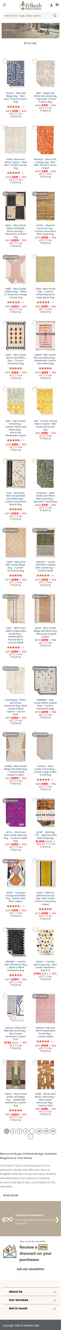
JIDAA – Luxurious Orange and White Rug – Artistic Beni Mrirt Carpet (16, 897)
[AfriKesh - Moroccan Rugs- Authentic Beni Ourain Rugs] (30, 5)
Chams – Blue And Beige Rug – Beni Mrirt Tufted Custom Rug (15, 97)
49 (46, 1131)
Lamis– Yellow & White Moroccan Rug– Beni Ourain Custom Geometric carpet (45, 898)
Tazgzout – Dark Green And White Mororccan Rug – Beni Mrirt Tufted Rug (45, 497)
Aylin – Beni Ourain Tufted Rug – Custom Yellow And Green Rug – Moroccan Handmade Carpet (15, 428)
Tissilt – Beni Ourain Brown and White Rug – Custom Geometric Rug (15, 359)
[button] (4, 5)
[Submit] (54, 15)
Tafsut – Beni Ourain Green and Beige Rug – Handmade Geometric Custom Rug (16, 1100)
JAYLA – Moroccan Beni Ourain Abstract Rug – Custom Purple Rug (15, 836)
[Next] (30, 1137)
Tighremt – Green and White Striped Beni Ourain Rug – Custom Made (45, 566)
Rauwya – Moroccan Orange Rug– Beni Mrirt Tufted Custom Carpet (45, 164)
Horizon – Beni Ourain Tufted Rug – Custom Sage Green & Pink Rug (45, 770)
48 (39, 1131)
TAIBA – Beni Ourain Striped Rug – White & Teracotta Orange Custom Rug (15, 293)
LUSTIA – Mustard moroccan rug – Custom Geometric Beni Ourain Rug (45, 230)
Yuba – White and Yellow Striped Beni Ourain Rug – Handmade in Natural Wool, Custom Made (15, 635)
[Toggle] (54, 1292)
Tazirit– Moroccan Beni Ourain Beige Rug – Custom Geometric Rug (16, 566)
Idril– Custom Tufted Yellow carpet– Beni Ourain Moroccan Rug (45, 425)
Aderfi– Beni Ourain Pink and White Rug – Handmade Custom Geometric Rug (45, 359)
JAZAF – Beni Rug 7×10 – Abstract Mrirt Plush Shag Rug (45, 835)
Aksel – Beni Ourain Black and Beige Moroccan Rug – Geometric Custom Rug (15, 231)
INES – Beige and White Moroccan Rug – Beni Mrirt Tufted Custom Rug (45, 97)
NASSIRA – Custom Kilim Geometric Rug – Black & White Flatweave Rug (16, 966)
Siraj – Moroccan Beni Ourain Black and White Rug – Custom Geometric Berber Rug (15, 499)
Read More (10, 1195)
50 (53, 1131)
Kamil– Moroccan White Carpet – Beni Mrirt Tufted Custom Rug (15, 164)
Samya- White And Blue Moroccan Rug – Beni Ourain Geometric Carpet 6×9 (15, 1034)
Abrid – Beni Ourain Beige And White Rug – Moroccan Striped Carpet (45, 632)
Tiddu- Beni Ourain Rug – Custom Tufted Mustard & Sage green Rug (45, 293)
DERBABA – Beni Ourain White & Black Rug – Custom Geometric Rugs (45, 704)
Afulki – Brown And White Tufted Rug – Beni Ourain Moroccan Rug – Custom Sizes (45, 1100)
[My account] (51, 5)
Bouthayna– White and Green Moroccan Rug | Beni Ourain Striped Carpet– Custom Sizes (16, 707)
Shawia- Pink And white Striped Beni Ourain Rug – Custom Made (45, 1032)
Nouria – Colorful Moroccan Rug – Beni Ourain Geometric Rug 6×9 (45, 966)
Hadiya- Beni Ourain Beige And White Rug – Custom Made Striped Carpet (15, 770)
